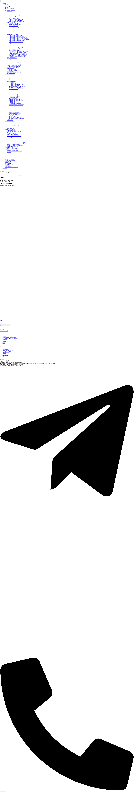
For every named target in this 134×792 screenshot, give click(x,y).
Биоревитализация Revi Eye (14, 94)
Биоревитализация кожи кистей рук (15, 107)
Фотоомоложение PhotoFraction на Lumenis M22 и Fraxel (19, 54)
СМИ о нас (7, 7)
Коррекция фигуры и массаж (10, 129)
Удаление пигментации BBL (14, 23)
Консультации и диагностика (10, 10)
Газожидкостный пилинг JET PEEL (13, 67)
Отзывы (6, 5)
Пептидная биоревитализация (14, 98)
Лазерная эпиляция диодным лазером (13, 144)
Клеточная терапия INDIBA (12, 60)
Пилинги (8, 126)
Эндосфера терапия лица (13, 70)
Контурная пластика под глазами (15, 87)
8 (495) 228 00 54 (3, 171)
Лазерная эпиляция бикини (11, 140)
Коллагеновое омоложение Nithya (15, 113)
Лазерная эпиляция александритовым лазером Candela (16, 143)
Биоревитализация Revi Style (14, 95)
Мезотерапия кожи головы (13, 80)
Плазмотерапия (9, 119)
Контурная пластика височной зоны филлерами (17, 90)
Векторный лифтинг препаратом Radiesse (16, 118)
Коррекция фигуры (8, 162)
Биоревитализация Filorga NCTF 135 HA (16, 104)
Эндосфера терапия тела (13, 69)
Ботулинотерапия (10, 120)
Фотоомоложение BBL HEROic (12, 30)
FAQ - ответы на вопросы (9, 8)
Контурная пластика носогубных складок (16, 88)
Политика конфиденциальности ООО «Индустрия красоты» (8, 357)
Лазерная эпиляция (8, 139)
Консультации (9, 11)
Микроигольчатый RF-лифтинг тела (15, 43)
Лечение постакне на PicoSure (14, 18)
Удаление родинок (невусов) (12, 148)
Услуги (4, 9)
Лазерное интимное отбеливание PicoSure (16, 21)
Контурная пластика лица (11, 81)
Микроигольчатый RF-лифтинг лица (15, 35)
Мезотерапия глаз (12, 79)
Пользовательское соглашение (17, 365)
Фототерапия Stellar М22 (11, 57)
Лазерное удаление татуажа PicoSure (15, 20)
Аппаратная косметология (9, 159)
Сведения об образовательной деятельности (10, 338)
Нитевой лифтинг (8, 153)
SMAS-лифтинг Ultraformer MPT (14, 45)
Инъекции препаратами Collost (14, 114)
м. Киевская (7, 333)
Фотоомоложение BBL (11, 22)
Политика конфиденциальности (6, 365)
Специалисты (5, 168)
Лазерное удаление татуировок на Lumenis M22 (17, 55)
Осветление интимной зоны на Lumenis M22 (17, 56)
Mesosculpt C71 (11, 115)
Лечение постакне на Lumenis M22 (15, 49)
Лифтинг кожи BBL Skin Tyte (14, 29)
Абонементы (9, 155)
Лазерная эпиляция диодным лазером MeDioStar (15, 145)
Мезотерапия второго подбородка (15, 78)
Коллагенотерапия (10, 111)
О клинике (4, 3)
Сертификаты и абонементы (8, 356)
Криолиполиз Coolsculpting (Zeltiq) (13, 61)
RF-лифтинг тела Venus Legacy (14, 66)
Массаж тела (9, 132)
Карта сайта (5, 339)
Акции (4, 156)
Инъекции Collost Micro (13, 116)
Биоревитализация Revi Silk (14, 97)
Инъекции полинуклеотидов (14, 112)
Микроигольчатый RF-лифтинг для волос (16, 40)
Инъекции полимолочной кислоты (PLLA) (16, 117)
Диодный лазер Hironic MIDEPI (12, 146)
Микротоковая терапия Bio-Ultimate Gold (14, 72)
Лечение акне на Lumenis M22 (14, 48)
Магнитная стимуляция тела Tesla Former (14, 136)
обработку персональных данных (33, 323)
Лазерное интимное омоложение (15, 33)
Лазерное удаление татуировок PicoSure (16, 19)
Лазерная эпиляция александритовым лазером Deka (16, 142)
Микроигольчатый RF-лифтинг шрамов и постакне (18, 37)
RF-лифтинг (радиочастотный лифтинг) (14, 65)
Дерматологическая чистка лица (14, 123)
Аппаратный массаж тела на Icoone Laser (14, 131)
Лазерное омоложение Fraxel (12, 58)
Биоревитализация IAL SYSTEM (15, 103)
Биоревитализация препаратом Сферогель (16, 100)
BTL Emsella (9, 152)
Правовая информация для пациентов (9, 337)
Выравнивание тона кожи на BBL (15, 24)
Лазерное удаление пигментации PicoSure (16, 14)
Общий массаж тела (12, 133)
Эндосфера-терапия (10, 68)
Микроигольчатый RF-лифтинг (12, 34)
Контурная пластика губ (13, 83)
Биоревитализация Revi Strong (14, 96)
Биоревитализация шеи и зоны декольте (16, 108)
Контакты (4, 346)
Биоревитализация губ (13, 109)
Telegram (6, 320)
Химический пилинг (12, 127)
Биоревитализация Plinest (13, 92)
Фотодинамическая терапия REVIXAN (14, 62)
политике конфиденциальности (48, 323)
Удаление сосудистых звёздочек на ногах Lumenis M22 (18, 52)
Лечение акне (11, 32)
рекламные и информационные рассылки (13, 323)
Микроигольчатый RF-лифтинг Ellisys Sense (17, 41)
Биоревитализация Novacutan (14, 102)
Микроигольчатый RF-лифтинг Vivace (16, 42)
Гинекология (7, 149)
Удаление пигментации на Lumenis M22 (16, 47)
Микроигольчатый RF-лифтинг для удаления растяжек (18, 38)
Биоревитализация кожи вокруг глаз (15, 110)
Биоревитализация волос (13, 101)
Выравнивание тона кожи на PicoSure (15, 15)
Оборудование (7, 6)
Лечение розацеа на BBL (13, 25)
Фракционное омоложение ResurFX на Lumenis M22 (18, 53)
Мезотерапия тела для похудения (15, 76)
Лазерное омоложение (11, 73)
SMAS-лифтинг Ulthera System (14, 44)
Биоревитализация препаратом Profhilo (16, 99)
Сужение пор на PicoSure (13, 17)
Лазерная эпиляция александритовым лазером (15, 141)
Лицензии (4, 336)
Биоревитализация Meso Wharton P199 (16, 105)
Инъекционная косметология (10, 74)
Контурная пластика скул (13, 89)
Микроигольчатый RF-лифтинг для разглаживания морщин (19, 39)
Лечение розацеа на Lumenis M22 (15, 50)
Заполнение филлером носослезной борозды (17, 86)
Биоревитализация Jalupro (13, 93)
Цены (4, 157)
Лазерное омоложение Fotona (12, 31)
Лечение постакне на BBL (13, 26)
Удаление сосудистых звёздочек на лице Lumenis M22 (18, 51)
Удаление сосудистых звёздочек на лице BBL (17, 27)
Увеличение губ (11, 82)
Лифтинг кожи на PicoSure (13, 16)
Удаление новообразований (9, 147)
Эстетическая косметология (9, 121)
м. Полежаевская (8, 334)
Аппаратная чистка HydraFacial (12, 63)
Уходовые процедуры (10, 128)
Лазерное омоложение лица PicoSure (15, 13)
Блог (3, 345)
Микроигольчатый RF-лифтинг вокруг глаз (16, 36)
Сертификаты (9, 154)
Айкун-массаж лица (10, 71)
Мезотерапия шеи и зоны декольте (15, 77)
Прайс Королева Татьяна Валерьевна (11, 167)
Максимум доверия (3, 1)
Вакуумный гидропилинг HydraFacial (15, 64)
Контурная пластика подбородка (14, 85)
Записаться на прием (4, 331)
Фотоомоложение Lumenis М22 (12, 46)
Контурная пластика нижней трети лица (16, 84)
